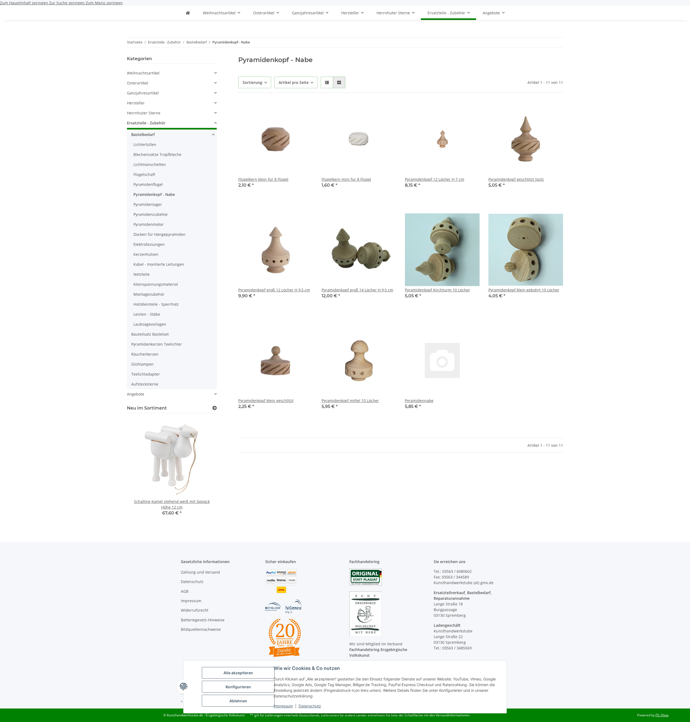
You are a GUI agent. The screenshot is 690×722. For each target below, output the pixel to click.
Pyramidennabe (419, 400)
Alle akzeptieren (238, 672)
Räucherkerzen (144, 354)
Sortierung (252, 82)
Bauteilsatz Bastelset (150, 334)
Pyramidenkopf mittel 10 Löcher (350, 400)
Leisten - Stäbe (146, 314)
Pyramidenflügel (148, 184)
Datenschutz (310, 706)
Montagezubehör (148, 294)
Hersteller (136, 102)
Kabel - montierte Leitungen (158, 264)
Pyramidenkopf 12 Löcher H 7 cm (434, 179)
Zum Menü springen (104, 2)
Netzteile (141, 274)
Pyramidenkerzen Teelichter (156, 344)
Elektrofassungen (149, 244)
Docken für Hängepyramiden (159, 234)
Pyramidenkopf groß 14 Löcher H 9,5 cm (357, 289)
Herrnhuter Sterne (143, 112)
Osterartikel (137, 83)
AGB (184, 591)
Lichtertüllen (144, 144)
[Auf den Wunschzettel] (304, 111)
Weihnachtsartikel (143, 73)
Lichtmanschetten (149, 164)
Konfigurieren (238, 686)
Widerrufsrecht (194, 610)
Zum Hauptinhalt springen (24, 2)
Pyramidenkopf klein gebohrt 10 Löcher (523, 289)
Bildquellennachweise (201, 629)
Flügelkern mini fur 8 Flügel (346, 179)
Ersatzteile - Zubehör (146, 122)
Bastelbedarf (143, 134)
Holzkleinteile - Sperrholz (156, 304)
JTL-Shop (662, 715)
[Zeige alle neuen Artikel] (214, 408)
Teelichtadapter (145, 374)
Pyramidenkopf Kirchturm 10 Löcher (437, 289)
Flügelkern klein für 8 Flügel (263, 179)
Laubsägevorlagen (149, 324)
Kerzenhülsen (145, 254)
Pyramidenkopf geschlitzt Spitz (516, 179)
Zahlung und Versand (200, 572)
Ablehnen (238, 701)
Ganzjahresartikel (143, 93)
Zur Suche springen (67, 2)
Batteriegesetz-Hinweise (203, 619)
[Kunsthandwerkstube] (187, 13)
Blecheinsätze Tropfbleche (157, 154)
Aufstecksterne (144, 384)
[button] (327, 82)
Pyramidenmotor (148, 224)
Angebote (135, 394)
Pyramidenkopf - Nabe (154, 194)
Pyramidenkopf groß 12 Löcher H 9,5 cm (274, 289)
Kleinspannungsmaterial (155, 284)
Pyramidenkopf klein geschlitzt (266, 400)
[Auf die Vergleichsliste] (290, 111)
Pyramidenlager (147, 204)
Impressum (283, 706)
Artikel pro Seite (294, 82)
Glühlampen (142, 364)
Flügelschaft (144, 174)
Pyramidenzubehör (150, 214)
